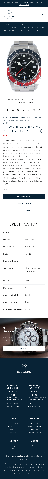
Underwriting (35, 432)
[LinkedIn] (23, 110)
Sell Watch (35, 423)
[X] (13, 110)
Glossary (13, 452)
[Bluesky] (18, 110)
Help (13, 446)
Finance (34, 429)
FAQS (13, 449)
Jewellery (13, 429)
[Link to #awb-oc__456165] (43, 15)
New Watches (13, 423)
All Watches (13, 426)
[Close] (44, 476)
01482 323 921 (28, 30)
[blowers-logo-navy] (9, 11)
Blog (35, 452)
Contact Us (13, 455)
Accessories (13, 432)
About (35, 446)
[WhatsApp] (29, 110)
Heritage (35, 449)
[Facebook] (8, 110)
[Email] (34, 110)
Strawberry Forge (9, 469)
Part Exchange (34, 426)
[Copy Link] (39, 110)
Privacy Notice (38, 465)
